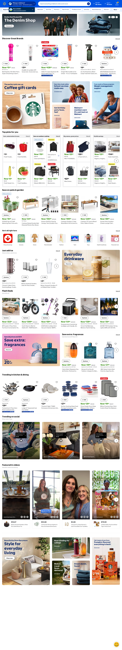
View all (28, 136)
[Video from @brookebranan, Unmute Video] (84, 517)
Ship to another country (19, 10)
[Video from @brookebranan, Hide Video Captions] (87, 517)
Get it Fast (48, 9)
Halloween (40, 9)
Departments (7, 9)
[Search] (88, 3)
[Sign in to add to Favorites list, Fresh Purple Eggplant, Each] (13, 143)
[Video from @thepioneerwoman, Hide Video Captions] (57, 517)
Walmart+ (106, 9)
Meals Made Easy (96, 9)
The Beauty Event (76, 9)
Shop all (117, 38)
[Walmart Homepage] (4, 3)
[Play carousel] (113, 17)
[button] (97, 3)
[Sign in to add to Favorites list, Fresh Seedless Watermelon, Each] (27, 167)
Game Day (86, 9)
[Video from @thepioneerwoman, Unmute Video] (54, 517)
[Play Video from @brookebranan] (76, 494)
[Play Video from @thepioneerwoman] (46, 494)
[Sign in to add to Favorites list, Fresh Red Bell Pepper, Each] (27, 143)
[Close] (33, 9)
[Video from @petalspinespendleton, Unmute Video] (24, 517)
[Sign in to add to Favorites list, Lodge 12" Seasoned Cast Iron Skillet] (37, 382)
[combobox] (64, 3)
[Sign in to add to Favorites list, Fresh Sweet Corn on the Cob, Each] (13, 167)
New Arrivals (65, 9)
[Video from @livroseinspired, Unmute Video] (114, 517)
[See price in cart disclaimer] (58, 155)
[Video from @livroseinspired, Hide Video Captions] (117, 517)
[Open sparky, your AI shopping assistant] (116, 644)
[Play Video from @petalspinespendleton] (16, 494)
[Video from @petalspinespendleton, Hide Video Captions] (27, 517)
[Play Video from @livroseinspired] (106, 494)
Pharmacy (56, 9)
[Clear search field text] (84, 3)
